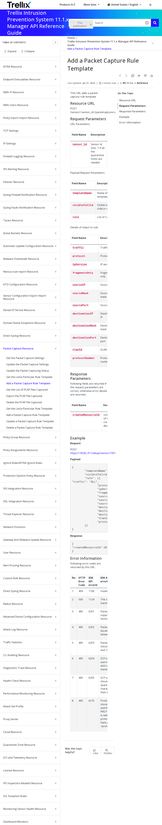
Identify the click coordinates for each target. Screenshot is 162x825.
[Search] (155, 23)
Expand (12, 51)
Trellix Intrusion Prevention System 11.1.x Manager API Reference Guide (106, 43)
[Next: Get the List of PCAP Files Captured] (126, 75)
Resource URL (127, 100)
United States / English (124, 4)
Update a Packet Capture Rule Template (30, 421)
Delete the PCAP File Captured (24, 402)
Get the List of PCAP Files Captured (27, 389)
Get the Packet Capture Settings (25, 358)
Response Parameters (132, 111)
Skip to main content (52, 3)
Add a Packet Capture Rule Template (28, 383)
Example (124, 117)
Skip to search (76, 3)
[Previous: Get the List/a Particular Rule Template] (120, 75)
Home (71, 38)
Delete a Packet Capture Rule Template (29, 427)
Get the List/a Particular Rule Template (29, 377)
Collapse (30, 51)
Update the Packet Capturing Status (27, 370)
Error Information (130, 122)
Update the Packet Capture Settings (27, 364)
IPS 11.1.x (128, 82)
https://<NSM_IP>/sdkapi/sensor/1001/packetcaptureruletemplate (109, 453)
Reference (142, 82)
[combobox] (106, 23)
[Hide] (55, 42)
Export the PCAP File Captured (24, 396)
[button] (150, 5)
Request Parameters (132, 106)
